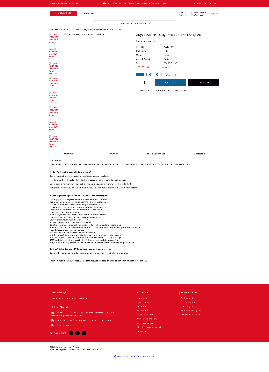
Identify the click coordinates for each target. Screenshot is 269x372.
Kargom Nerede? (189, 302)
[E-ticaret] (134, 356)
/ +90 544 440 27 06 (101, 320)
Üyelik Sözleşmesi (145, 323)
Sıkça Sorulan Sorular (190, 314)
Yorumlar (113, 153)
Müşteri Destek (65, 3)
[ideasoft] (119, 356)
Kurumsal (197, 3)
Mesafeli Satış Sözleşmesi (149, 327)
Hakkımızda (142, 298)
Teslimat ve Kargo (189, 298)
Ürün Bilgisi (69, 153)
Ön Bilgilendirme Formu (148, 319)
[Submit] (117, 299)
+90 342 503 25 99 (64, 320)
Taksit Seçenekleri (156, 153)
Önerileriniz (199, 153)
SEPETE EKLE (170, 82)
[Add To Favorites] (160, 90)
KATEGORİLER (64, 13)
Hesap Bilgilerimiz (145, 302)
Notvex (167, 55)
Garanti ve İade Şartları (191, 310)
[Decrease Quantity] (139, 82)
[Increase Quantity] (150, 82)
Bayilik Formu (143, 310)
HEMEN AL (204, 82)
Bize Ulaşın (142, 331)
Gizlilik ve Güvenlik (145, 314)
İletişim (207, 3)
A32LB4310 (169, 46)
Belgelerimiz (142, 306)
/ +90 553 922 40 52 (82, 320)
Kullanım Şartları (188, 306)
